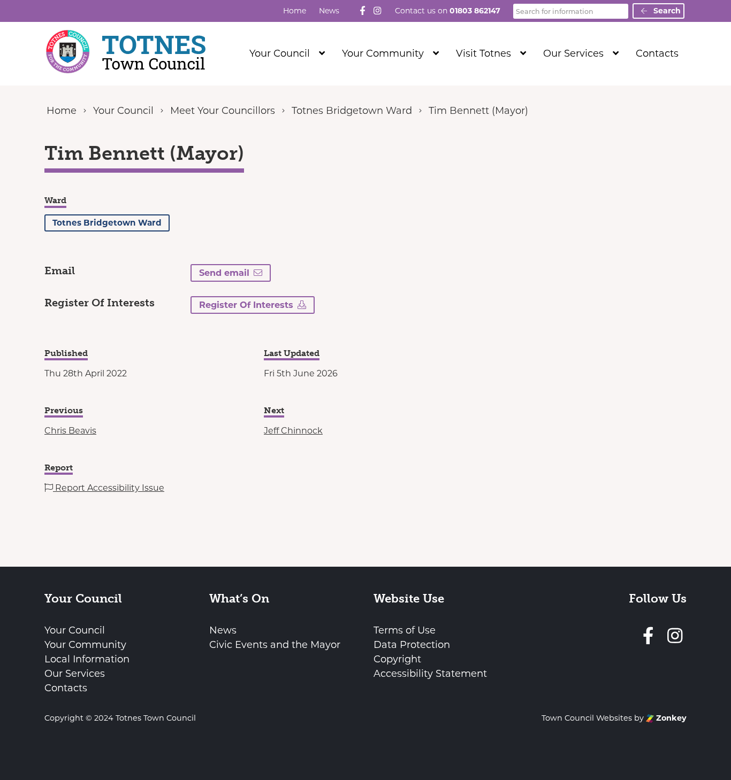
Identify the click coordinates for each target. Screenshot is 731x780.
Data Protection (412, 645)
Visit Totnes (483, 53)
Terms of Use (405, 630)
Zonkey (670, 718)
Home (294, 11)
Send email (224, 272)
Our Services (573, 53)
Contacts (657, 53)
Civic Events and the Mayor (274, 645)
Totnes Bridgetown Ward (107, 223)
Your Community (383, 53)
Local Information (87, 659)
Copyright (397, 659)
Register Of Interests (246, 304)
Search (666, 11)
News (329, 11)
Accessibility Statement (430, 673)
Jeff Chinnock (293, 431)
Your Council (279, 53)
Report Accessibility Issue (108, 488)
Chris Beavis (70, 431)
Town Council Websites (587, 718)
